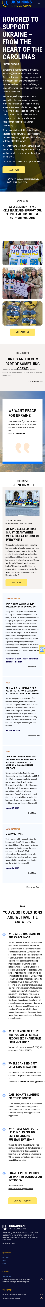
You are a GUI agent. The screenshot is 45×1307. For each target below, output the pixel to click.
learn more (13, 170)
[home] (17, 4)
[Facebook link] (41, 1281)
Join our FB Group (22, 1201)
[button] (38, 4)
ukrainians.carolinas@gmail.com (20, 1188)
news (4, 1264)
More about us (22, 332)
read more (16, 582)
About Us (5, 1257)
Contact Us (6, 1276)
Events (5, 1261)
